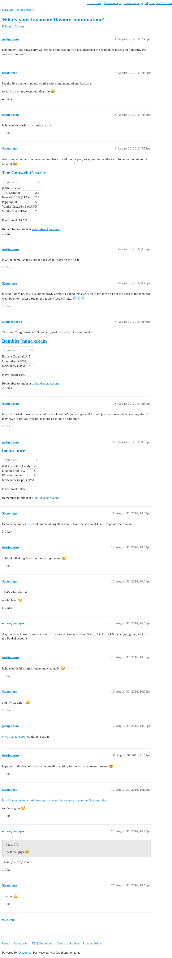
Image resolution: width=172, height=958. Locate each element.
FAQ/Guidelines (42, 943)
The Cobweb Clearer (24, 172)
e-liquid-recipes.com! (46, 229)
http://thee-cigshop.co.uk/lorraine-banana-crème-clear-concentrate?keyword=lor (54, 800)
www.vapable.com (14, 736)
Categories (21, 943)
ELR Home (94, 3)
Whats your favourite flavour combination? (53, 20)
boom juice (13, 450)
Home (6, 943)
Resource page (133, 3)
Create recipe (112, 3)
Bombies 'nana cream (24, 341)
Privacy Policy (92, 943)
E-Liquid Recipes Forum (18, 9)
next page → (10, 919)
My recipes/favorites (158, 3)
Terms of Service (68, 943)
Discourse (24, 952)
